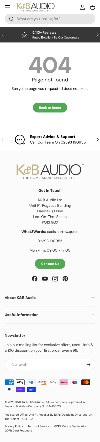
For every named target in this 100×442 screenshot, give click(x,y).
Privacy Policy (14, 426)
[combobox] (50, 19)
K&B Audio (22, 402)
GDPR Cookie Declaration (70, 426)
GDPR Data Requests (18, 430)
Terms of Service (39, 426)
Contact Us (50, 264)
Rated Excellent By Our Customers (55, 37)
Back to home (50, 107)
